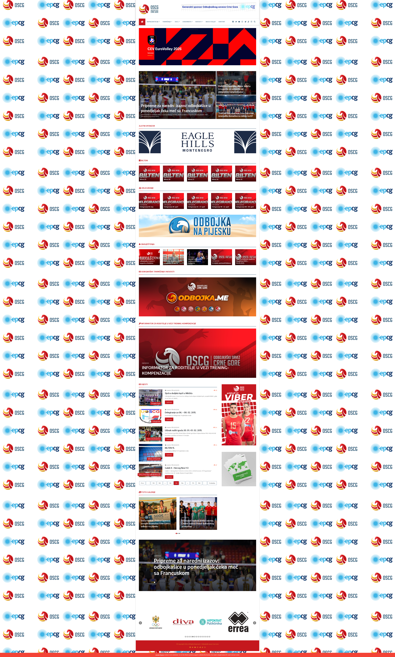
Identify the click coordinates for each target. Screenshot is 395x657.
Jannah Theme (160, 655)
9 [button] (167, 582)
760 (160, 483)
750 (153, 483)
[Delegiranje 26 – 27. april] (197, 201)
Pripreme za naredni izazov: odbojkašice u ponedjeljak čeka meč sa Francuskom (196, 566)
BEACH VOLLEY (211, 21)
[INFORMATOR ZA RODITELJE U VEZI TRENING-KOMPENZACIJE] (197, 353)
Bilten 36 (215, 179)
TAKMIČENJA (166, 21)
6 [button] (162, 582)
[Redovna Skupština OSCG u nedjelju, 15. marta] (173, 257)
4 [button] (159, 582)
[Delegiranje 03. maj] (149, 201)
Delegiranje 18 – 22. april (220, 207)
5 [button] (161, 582)
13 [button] (207, 636)
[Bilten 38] (173, 174)
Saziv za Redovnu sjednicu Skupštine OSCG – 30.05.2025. (245, 261)
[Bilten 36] (221, 174)
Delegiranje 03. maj (146, 207)
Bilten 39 (143, 179)
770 (193, 483)
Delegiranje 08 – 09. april (245, 207)
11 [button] (204, 636)
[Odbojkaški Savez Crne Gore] (149, 9)
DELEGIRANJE (147, 188)
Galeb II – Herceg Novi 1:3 (176, 468)
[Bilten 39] (149, 174)
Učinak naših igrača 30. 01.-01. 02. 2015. (183, 430)
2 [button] (156, 582)
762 (170, 483)
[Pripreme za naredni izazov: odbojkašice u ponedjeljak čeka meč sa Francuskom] (177, 95)
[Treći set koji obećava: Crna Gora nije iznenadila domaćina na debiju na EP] (236, 107)
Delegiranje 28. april (171, 207)
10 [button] (169, 582)
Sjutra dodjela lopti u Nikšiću (178, 393)
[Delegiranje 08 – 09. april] (245, 201)
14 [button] (209, 636)
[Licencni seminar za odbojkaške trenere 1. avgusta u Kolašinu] (149, 257)
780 (199, 483)
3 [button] (179, 533)
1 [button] (176, 533)
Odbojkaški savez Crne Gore (209, 644)
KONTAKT (222, 21)
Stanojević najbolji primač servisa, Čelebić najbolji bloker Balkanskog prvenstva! (198, 523)
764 (182, 483)
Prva (142, 483)
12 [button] (205, 636)
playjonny (243, 29)
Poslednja (212, 483)
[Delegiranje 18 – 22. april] (221, 201)
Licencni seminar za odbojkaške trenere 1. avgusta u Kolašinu (147, 261)
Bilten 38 (167, 179)
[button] (140, 622)
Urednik (168, 390)
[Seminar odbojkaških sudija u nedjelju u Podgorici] (197, 257)
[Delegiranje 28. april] (173, 201)
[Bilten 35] (245, 174)
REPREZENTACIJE (152, 21)
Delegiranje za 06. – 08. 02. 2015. (180, 412)
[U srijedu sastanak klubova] (221, 257)
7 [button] (164, 582)
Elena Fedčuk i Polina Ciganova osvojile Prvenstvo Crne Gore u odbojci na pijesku (155, 523)
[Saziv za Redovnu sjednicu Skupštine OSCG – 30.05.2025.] (245, 257)
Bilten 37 (191, 179)
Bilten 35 (239, 179)
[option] (197, 95)
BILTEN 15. (170, 448)
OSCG (177, 21)
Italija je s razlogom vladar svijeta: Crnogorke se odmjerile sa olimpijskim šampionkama (234, 89)
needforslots (193, 29)
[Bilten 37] (197, 174)
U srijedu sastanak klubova (221, 263)
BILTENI (144, 160)
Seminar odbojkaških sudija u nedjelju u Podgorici (195, 261)
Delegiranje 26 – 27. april (196, 207)
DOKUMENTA (187, 21)
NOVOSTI (198, 21)
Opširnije (169, 402)
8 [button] (166, 582)
